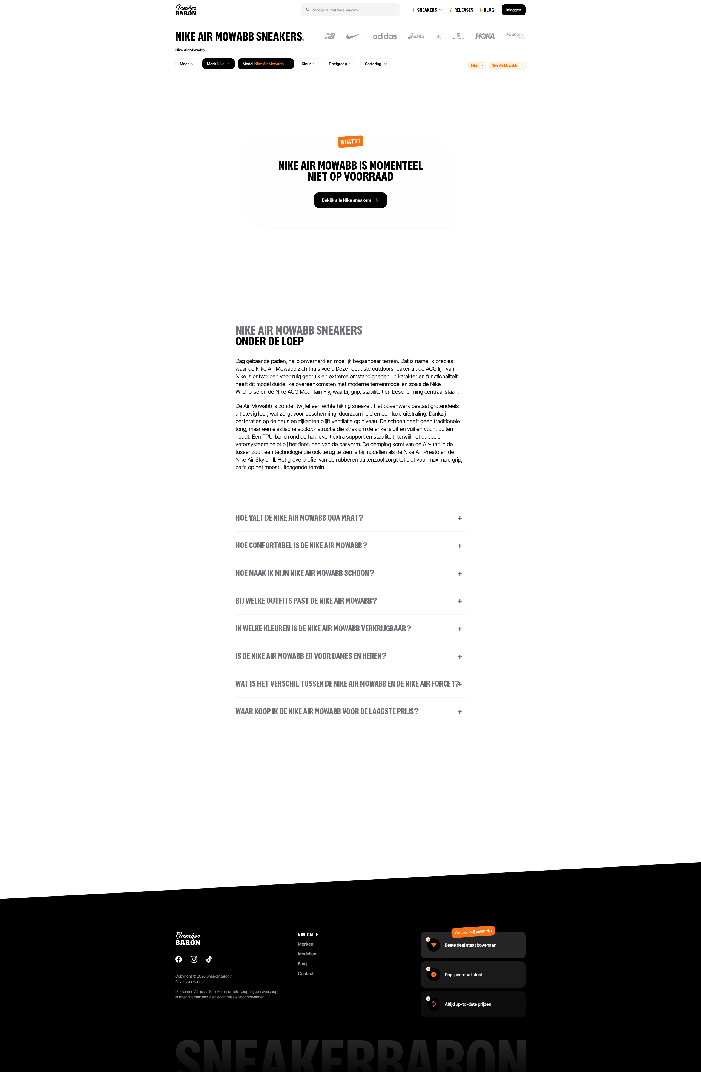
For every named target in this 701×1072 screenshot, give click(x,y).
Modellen (307, 953)
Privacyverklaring (189, 981)
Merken (305, 944)
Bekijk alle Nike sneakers (346, 200)
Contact (306, 973)
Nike (474, 65)
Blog (302, 963)
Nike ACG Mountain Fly (302, 391)
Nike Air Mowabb (190, 50)
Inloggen (513, 9)
